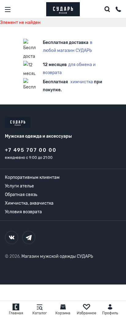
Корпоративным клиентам (32, 177)
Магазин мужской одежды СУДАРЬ (57, 256)
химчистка (81, 81)
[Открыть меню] (7, 9)
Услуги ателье (19, 186)
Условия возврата (23, 211)
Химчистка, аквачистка (29, 203)
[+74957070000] (118, 10)
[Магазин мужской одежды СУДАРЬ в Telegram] (28, 237)
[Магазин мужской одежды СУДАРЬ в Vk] (11, 237)
